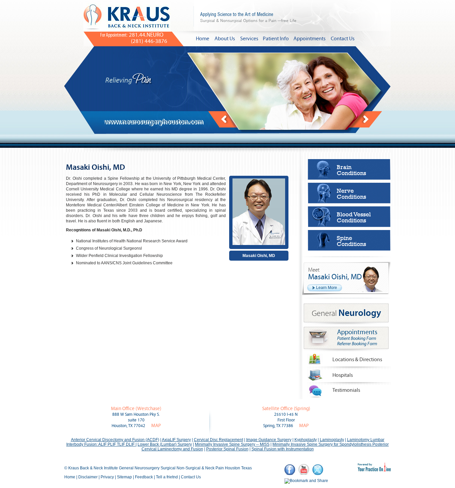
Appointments (309, 39)
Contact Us (342, 39)
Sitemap (124, 477)
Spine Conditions (351, 241)
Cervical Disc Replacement (218, 439)
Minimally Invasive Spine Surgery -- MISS (232, 444)
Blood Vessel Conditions (354, 217)
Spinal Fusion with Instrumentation (282, 449)
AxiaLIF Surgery (176, 439)
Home (202, 39)
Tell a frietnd (167, 477)
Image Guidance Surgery (268, 439)
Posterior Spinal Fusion (227, 449)
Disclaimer (88, 477)
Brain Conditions (351, 170)
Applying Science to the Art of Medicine (248, 17)
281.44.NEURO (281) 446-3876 (133, 38)
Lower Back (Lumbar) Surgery (165, 444)
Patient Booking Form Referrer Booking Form (357, 341)
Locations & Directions (357, 360)
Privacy (107, 477)
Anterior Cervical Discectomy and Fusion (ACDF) (115, 439)
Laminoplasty (332, 439)
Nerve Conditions (351, 193)
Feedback (144, 477)
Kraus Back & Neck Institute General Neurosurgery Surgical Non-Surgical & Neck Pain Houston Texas (160, 468)
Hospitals (342, 375)
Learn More (326, 287)
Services (249, 39)
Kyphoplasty (305, 439)
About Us (225, 39)
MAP (156, 425)
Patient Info (276, 39)
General (346, 313)
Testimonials (346, 390)
